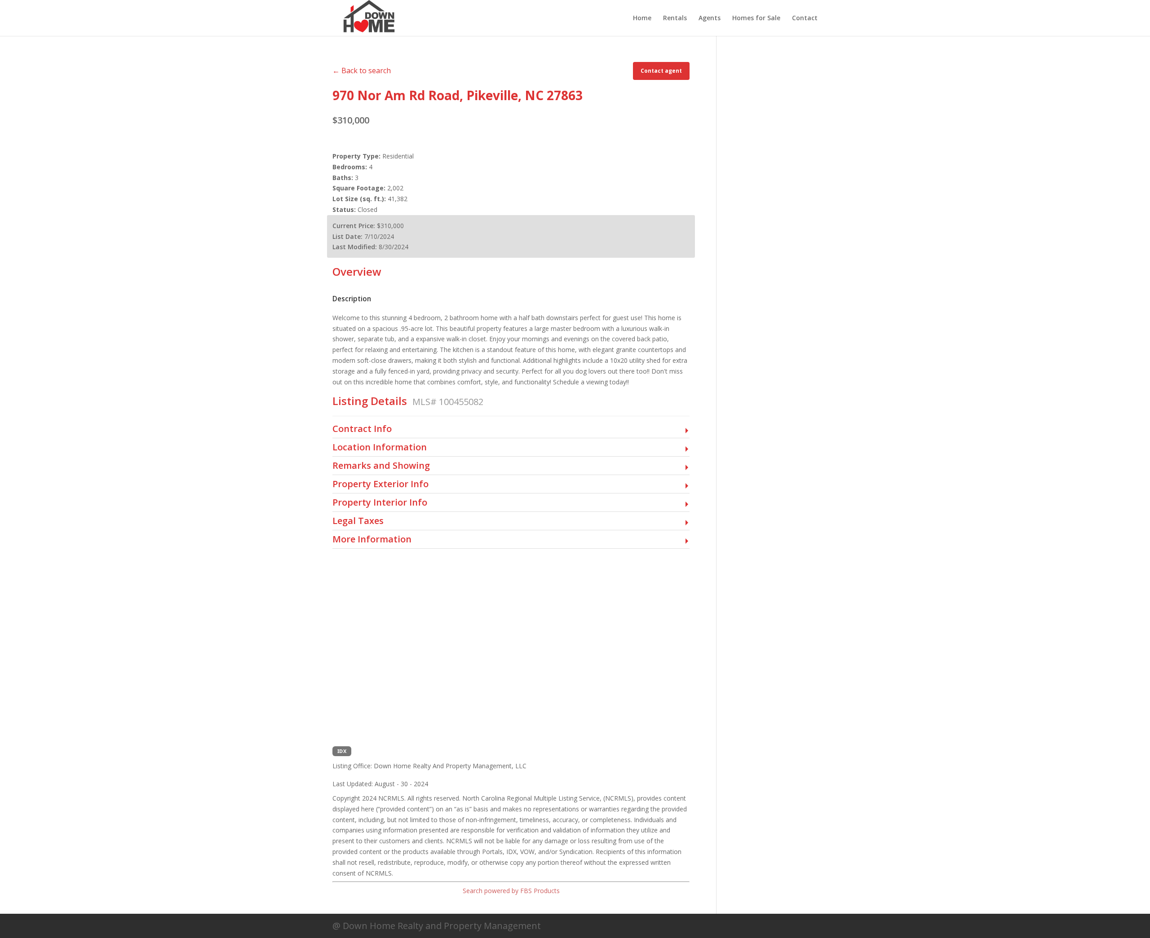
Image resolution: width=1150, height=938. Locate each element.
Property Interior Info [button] (379, 502)
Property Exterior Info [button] (380, 484)
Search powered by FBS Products (511, 890)
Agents (710, 18)
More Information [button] (371, 539)
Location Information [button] (379, 447)
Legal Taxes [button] (358, 521)
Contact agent (661, 71)
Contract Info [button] (362, 429)
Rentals (675, 18)
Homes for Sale (756, 18)
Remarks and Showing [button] (381, 465)
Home (642, 18)
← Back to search (361, 70)
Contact (805, 18)
